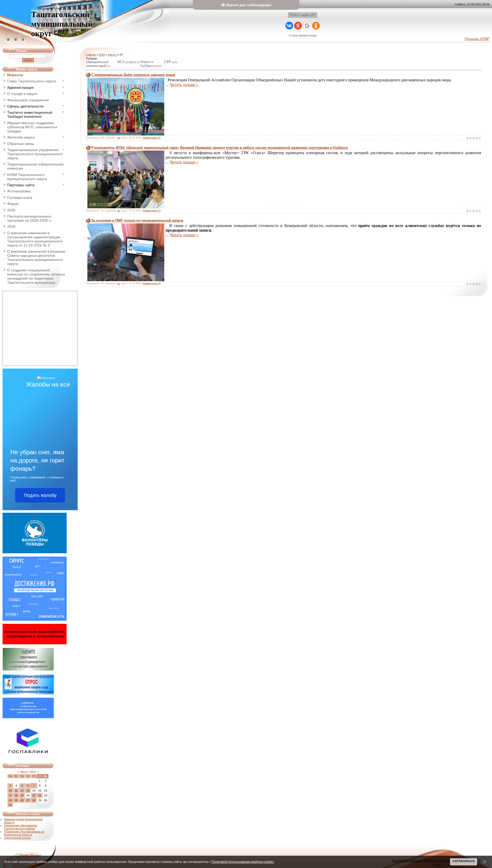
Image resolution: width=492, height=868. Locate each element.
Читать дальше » (184, 84)
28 (33, 800)
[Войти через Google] (307, 26)
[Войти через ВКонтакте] (289, 25)
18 (16, 795)
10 (10, 790)
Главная (90, 54)
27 (27, 800)
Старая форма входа (302, 35)
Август (112, 54)
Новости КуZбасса (147, 64)
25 (16, 800)
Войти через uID (302, 15)
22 (39, 795)
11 (16, 790)
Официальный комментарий (97, 64)
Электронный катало (17, 837)
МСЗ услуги (126, 62)
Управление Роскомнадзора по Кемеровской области (24, 833)
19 (22, 795)
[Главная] (8, 41)
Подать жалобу (40, 495)
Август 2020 (28, 771)
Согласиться (464, 861)
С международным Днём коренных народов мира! (133, 75)
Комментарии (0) (152, 137)
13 (27, 790)
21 (33, 795)
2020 (102, 54)
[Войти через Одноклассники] (316, 25)
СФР (167, 62)
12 (22, 790)
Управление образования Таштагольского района (20, 827)
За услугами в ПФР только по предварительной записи (137, 220)
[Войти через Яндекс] (298, 25)
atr (118, 137)
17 (10, 795)
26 (22, 800)
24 (10, 800)
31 (10, 804)
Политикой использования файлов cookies (242, 861)
